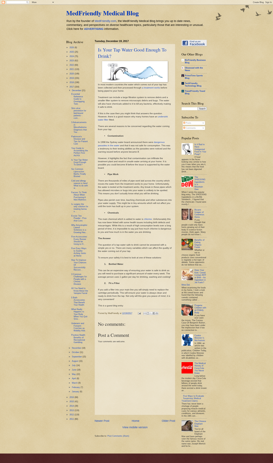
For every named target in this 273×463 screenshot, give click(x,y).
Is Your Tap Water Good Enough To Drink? (79, 162)
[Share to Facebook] (153, 313)
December (77, 90)
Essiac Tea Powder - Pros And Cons (79, 218)
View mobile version (135, 427)
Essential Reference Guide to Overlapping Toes (78, 99)
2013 (72, 410)
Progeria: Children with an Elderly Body (200, 309)
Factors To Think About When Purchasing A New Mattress (79, 196)
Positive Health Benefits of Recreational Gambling (78, 338)
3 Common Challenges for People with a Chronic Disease (79, 279)
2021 (72, 69)
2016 (72, 397)
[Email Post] (139, 313)
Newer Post (102, 420)
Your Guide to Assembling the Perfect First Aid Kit (79, 152)
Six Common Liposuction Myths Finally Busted (78, 172)
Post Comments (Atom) (118, 436)
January (76, 391)
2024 (72, 56)
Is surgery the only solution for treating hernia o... (79, 208)
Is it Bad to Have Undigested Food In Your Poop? (200, 149)
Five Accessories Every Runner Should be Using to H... (79, 240)
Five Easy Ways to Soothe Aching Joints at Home (78, 252)
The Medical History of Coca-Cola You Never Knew (200, 368)
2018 (72, 82)
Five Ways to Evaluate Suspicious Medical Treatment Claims (193, 398)
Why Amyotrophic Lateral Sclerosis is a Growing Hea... (79, 229)
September (77, 356)
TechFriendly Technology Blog (193, 84)
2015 (72, 401)
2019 (72, 78)
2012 (72, 414)
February (76, 387)
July (74, 365)
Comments (190, 128)
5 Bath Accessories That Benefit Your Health (78, 301)
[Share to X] (150, 313)
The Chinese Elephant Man (200, 423)
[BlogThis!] (147, 313)
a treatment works (151, 88)
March (75, 383)
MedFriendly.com (105, 21)
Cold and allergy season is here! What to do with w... (79, 184)
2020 (72, 73)
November (77, 348)
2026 (72, 47)
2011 (72, 419)
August (75, 361)
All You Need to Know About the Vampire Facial (79, 290)
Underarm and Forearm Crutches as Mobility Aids (78, 327)
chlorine (148, 219)
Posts (188, 123)
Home (135, 420)
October (76, 352)
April (74, 378)
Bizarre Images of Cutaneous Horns (199, 213)
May (74, 374)
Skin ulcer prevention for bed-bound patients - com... (78, 113)
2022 (72, 65)
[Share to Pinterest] (156, 313)
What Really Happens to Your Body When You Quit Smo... (79, 314)
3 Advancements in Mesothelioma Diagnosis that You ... (79, 127)
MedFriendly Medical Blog (102, 13)
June (74, 370)
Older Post (168, 420)
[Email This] (144, 313)
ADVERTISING (93, 28)
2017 (72, 87)
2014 (72, 406)
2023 (72, 60)
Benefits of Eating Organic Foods (199, 243)
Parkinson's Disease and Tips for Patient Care (79, 140)
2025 (72, 52)
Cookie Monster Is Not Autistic (199, 338)
